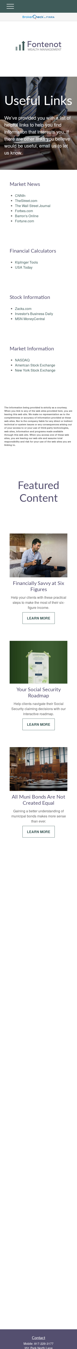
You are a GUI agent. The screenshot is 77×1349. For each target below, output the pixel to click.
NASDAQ (22, 360)
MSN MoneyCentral (30, 318)
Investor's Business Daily (34, 313)
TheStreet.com (26, 200)
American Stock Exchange (35, 365)
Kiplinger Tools (26, 262)
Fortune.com (24, 220)
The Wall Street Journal (32, 205)
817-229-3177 (43, 1343)
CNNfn (20, 195)
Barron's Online (26, 215)
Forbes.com (24, 210)
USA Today (24, 267)
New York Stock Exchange (35, 370)
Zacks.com (23, 308)
